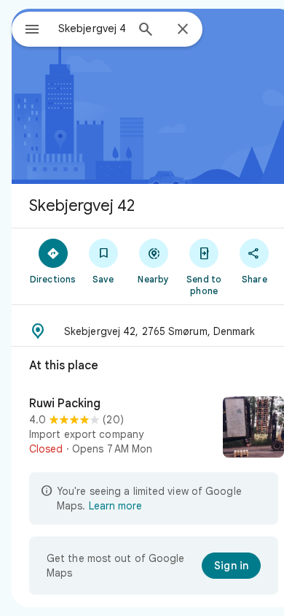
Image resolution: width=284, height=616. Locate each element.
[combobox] (91, 28)
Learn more (115, 505)
